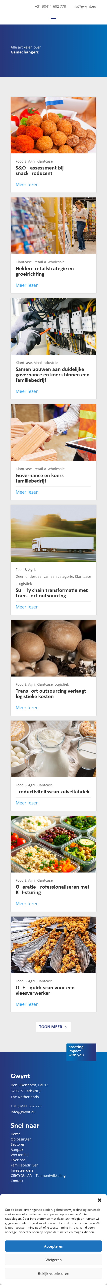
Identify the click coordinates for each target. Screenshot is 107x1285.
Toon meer (50, 1027)
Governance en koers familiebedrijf (40, 478)
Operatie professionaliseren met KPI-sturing (53, 890)
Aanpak (17, 1149)
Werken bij (20, 1154)
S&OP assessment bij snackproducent (40, 170)
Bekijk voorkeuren (53, 1273)
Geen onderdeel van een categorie (44, 576)
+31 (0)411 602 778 (50, 7)
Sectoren (18, 1144)
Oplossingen (21, 1139)
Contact (17, 1180)
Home (15, 1134)
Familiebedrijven (25, 1165)
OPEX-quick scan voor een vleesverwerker (45, 990)
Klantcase (45, 161)
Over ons (18, 1160)
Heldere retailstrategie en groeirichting (45, 271)
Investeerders (22, 1170)
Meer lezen (27, 184)
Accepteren (53, 1246)
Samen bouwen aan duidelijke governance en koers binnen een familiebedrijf (53, 375)
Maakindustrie (46, 362)
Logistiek (24, 583)
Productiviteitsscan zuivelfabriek (53, 792)
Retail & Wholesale (49, 262)
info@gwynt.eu (83, 7)
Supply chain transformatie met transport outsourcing (52, 593)
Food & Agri (25, 161)
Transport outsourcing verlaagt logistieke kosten (51, 694)
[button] (99, 1200)
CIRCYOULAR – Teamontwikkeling (38, 1175)
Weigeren (54, 1259)
